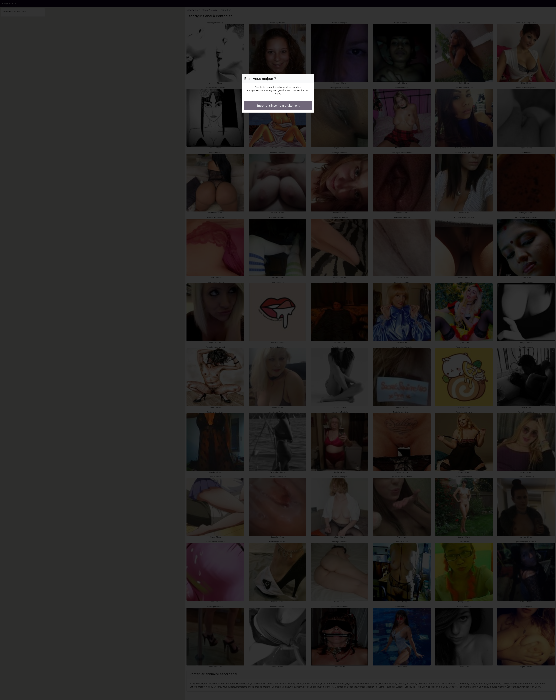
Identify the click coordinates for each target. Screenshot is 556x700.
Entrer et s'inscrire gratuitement (278, 105)
